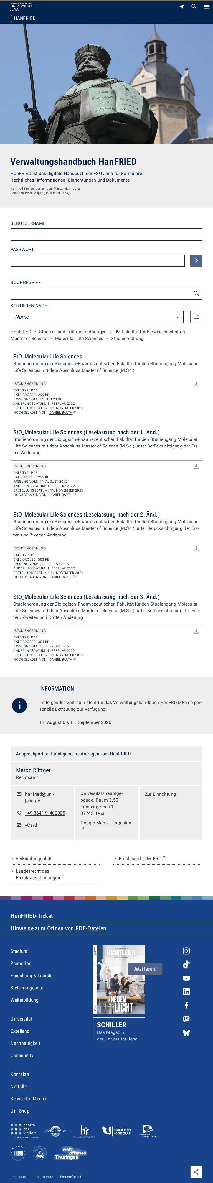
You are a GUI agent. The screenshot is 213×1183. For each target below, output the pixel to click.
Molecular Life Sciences (79, 338)
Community (22, 1055)
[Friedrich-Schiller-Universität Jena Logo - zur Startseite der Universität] (21, 7)
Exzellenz (20, 1031)
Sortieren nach (29, 305)
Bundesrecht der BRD (143, 858)
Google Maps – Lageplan (105, 826)
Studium (19, 951)
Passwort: (23, 249)
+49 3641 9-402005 (45, 813)
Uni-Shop (20, 1111)
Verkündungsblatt (34, 858)
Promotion (21, 963)
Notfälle (19, 1086)
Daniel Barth (61, 412)
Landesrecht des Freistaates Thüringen (53, 874)
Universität (21, 1019)
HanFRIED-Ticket (32, 915)
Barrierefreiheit (71, 1177)
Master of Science (29, 338)
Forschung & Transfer (32, 975)
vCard (31, 825)
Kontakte (20, 1074)
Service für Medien (29, 1098)
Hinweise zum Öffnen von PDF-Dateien (58, 928)
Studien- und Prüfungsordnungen (73, 331)
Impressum (19, 1177)
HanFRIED (25, 18)
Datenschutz (43, 1177)
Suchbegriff (26, 282)
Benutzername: (29, 223)
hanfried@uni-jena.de (39, 797)
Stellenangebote (27, 988)
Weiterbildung (25, 1000)
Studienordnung (127, 338)
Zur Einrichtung (160, 794)
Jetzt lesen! (145, 969)
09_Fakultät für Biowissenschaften (150, 331)
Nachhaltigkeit (25, 1043)
